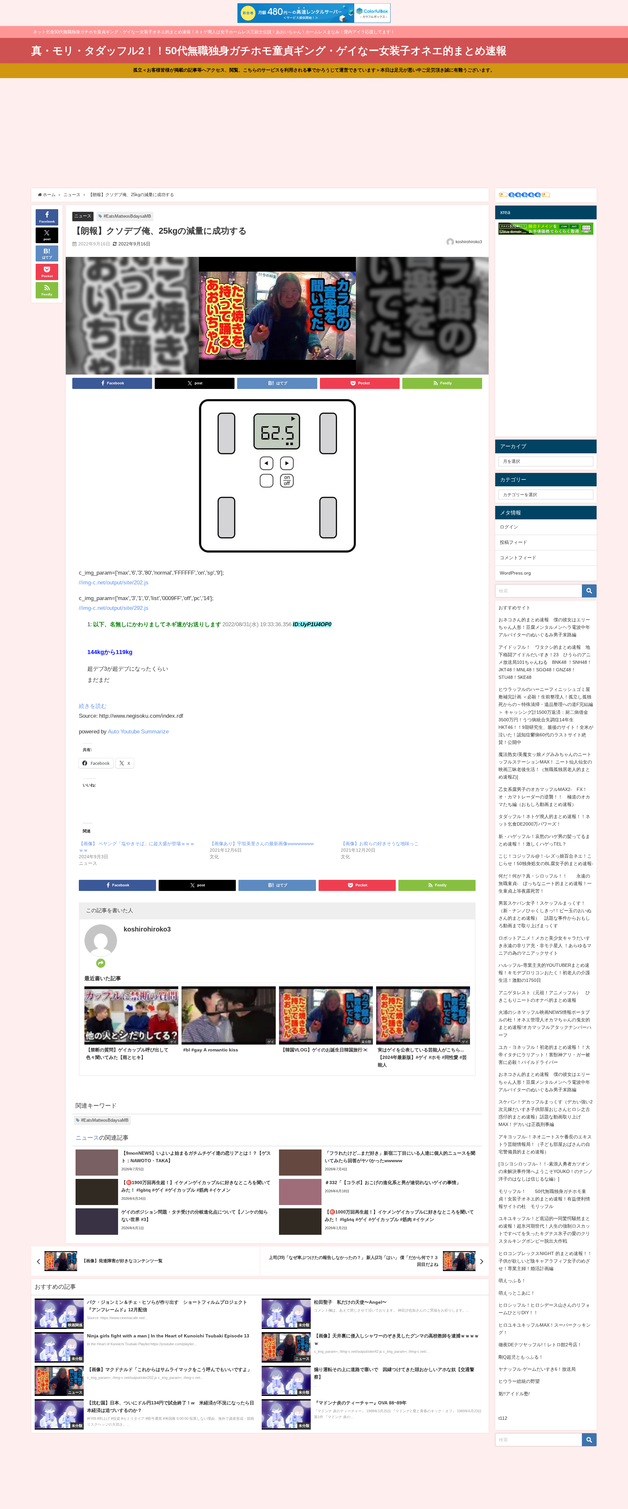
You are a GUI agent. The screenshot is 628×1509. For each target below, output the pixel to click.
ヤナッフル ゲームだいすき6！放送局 (537, 1369)
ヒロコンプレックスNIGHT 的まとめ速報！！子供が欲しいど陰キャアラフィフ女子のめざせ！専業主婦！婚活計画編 (545, 1261)
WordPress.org (515, 573)
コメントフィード (518, 557)
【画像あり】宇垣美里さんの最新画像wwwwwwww (262, 843)
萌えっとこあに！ (516, 1293)
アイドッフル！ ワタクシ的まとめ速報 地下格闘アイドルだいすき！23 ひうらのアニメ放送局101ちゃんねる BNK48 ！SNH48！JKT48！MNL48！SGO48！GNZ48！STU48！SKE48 (545, 662)
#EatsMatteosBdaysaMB (127, 216)
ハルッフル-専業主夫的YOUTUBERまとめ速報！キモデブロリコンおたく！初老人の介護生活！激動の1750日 (544, 972)
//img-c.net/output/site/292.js (113, 608)
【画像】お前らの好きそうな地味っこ (380, 843)
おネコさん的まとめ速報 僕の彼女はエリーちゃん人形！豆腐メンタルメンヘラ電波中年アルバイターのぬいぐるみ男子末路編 (544, 627)
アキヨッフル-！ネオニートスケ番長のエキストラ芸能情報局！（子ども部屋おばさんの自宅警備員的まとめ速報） (545, 1144)
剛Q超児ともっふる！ (520, 1357)
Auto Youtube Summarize (138, 731)
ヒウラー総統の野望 (519, 1381)
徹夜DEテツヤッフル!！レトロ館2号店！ (540, 1344)
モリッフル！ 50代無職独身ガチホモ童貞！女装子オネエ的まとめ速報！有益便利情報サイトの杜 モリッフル (544, 1199)
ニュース (82, 216)
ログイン (509, 527)
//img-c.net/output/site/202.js (113, 582)
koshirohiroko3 (469, 242)
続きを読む (93, 706)
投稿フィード (513, 542)
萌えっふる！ (512, 1280)
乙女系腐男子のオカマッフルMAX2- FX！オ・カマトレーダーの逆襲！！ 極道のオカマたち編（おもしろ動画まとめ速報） (544, 797)
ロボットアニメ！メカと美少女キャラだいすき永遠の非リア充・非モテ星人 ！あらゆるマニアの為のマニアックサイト (544, 945)
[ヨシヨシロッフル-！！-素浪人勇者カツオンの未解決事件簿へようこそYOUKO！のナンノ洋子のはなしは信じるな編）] (545, 1171)
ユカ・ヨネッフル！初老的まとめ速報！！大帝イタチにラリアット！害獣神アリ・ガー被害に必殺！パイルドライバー (544, 1055)
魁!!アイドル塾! (514, 1393)
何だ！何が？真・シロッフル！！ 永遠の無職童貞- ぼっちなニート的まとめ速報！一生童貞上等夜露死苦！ (545, 883)
